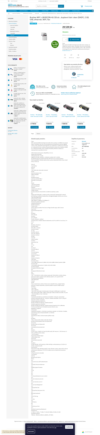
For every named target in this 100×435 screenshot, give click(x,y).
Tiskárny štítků (12, 39)
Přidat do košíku (75, 39)
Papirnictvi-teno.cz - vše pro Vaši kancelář (23, 421)
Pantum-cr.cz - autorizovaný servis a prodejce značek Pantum (72, 421)
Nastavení (31, 431)
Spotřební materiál (13, 47)
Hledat (61, 6)
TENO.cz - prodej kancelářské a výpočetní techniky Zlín (46, 421)
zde (55, 427)
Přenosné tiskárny (13, 37)
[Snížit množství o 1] (67, 40)
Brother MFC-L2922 (12, 133)
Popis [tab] (32, 133)
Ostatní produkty (12, 49)
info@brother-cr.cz (80, 75)
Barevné (12, 29)
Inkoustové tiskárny (13, 21)
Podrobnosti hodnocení (56, 23)
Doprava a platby (42, 1)
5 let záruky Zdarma (12, 130)
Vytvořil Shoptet (88, 432)
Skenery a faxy (12, 41)
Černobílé (13, 27)
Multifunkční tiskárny (14, 31)
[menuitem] (12, 11)
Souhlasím (69, 427)
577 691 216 (73, 77)
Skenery (12, 45)
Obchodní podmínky (53, 1)
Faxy (11, 43)
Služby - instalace (12, 51)
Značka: (66, 23)
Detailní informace (66, 50)
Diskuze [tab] (38, 133)
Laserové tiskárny (13, 23)
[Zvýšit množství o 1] (67, 39)
